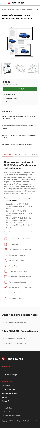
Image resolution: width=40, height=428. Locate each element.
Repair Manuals (7, 371)
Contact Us (6, 401)
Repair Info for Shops (9, 375)
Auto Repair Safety (8, 385)
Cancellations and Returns (11, 416)
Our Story (5, 397)
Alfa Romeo (20, 10)
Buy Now (20, 89)
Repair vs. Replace (8, 389)
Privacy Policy (7, 408)
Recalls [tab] (35, 154)
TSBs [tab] (26, 154)
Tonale (29, 10)
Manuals (11, 10)
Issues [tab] (17, 154)
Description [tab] (6, 154)
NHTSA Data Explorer (9, 393)
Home (4, 10)
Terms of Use (6, 412)
